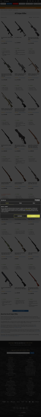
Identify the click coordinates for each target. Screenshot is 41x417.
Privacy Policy (27, 209)
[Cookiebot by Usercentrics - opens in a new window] (35, 200)
